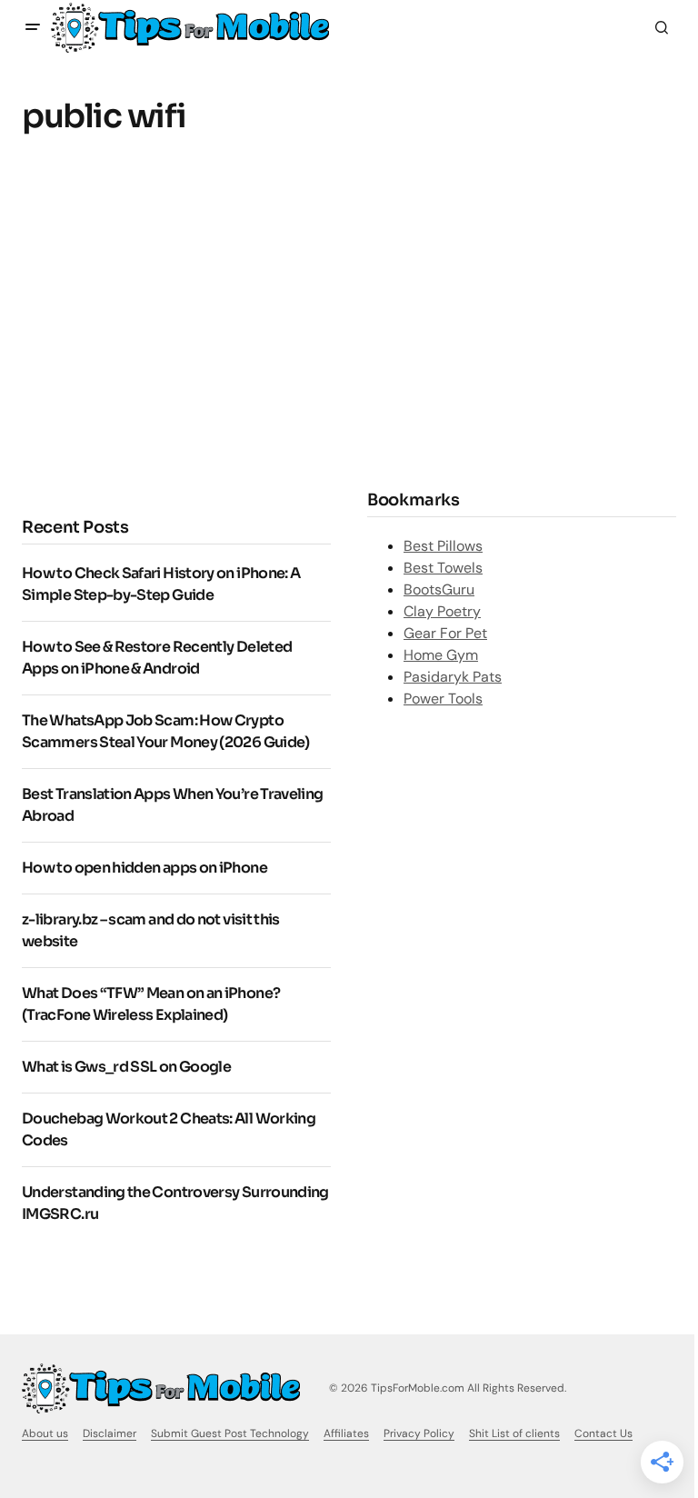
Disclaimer (109, 1433)
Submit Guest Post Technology (230, 1433)
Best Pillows (443, 545)
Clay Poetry (442, 611)
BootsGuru (439, 589)
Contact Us (603, 1433)
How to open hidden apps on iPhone (144, 867)
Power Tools (443, 698)
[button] (33, 27)
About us (45, 1433)
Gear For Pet (445, 633)
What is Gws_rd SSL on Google (126, 1066)
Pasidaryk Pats (453, 676)
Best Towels (443, 567)
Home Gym (441, 654)
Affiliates (346, 1433)
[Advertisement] (174, 342)
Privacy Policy (419, 1433)
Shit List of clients (514, 1433)
